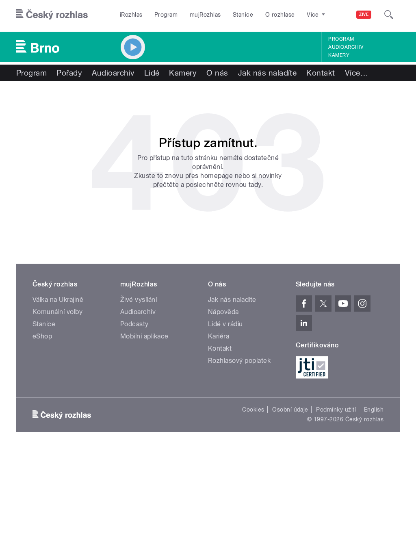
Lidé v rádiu (225, 324)
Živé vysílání (138, 300)
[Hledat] (389, 14)
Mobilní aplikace (144, 336)
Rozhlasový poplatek (239, 360)
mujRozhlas (205, 14)
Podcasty (134, 324)
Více (356, 72)
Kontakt (320, 72)
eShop (42, 336)
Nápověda (223, 312)
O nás (217, 72)
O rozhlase (280, 14)
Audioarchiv (345, 47)
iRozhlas (131, 14)
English (374, 409)
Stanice (243, 14)
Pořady (69, 72)
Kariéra (218, 336)
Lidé (152, 72)
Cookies (253, 409)
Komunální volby (57, 312)
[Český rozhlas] (52, 14)
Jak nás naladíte (267, 72)
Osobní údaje (290, 409)
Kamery (338, 55)
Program (166, 14)
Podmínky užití (336, 409)
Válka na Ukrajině (57, 300)
